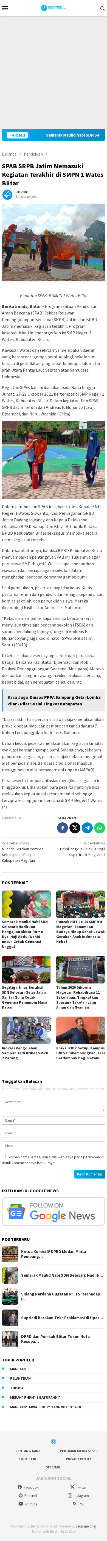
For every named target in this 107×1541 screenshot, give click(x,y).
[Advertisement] (53, 72)
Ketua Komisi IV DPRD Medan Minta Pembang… (53, 1254)
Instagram (81, 1495)
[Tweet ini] (74, 827)
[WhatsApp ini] (99, 827)
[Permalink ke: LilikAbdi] (7, 193)
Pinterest (30, 1495)
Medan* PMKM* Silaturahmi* (35, 1397)
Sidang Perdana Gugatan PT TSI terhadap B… (60, 1297)
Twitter (81, 1487)
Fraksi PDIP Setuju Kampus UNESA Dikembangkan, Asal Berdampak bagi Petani (80, 1053)
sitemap (53, 1467)
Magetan (18, 1369)
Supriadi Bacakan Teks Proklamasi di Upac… (62, 1317)
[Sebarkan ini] (62, 827)
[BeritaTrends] (53, 7)
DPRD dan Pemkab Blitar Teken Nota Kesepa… (55, 1339)
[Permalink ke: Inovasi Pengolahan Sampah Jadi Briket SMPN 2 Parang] (26, 1030)
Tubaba (16, 1388)
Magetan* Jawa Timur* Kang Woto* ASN (45, 1407)
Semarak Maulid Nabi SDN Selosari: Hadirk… (62, 1275)
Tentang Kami (27, 1451)
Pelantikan (20, 1378)
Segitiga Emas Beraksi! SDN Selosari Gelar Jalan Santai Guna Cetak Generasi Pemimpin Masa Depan (24, 997)
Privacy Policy (79, 1459)
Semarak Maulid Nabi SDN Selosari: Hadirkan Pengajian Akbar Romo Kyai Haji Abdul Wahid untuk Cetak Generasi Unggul (25, 934)
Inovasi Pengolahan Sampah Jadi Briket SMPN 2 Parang (25, 1053)
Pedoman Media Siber (79, 1451)
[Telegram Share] (87, 827)
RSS (81, 1504)
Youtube (31, 1504)
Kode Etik (27, 1459)
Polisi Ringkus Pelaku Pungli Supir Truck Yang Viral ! (82, 849)
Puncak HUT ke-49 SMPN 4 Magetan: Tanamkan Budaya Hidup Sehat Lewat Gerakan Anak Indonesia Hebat (80, 931)
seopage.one (85, 1526)
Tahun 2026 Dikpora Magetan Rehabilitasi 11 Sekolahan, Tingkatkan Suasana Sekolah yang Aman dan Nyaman (78, 997)
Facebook (31, 1487)
